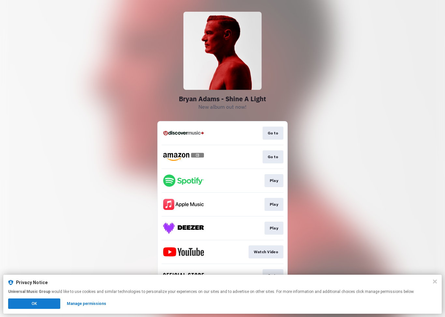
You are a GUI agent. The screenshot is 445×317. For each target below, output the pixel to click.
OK (34, 303)
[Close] (435, 281)
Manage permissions (86, 303)
